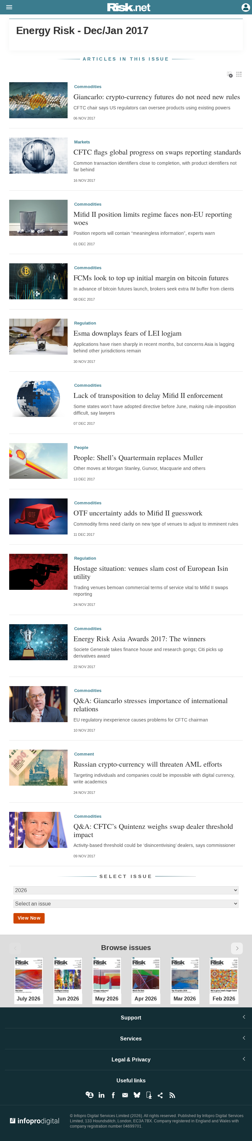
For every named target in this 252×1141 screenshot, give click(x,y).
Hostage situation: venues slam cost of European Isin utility (151, 572)
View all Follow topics (90, 1095)
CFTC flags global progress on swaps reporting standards (157, 152)
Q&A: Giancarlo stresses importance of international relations (151, 704)
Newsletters (125, 1095)
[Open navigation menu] (6, 7)
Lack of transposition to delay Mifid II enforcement (148, 395)
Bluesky (137, 1095)
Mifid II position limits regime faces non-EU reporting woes (153, 218)
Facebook (113, 1095)
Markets (82, 142)
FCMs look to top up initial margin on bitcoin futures (151, 277)
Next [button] (237, 948)
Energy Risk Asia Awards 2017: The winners (140, 638)
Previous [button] (15, 948)
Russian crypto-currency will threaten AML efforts (148, 764)
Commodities (87, 87)
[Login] (245, 7)
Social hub (160, 1095)
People (81, 448)
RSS (172, 1095)
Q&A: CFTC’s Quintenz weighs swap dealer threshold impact (153, 830)
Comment (84, 754)
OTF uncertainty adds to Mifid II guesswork (138, 513)
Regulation (85, 323)
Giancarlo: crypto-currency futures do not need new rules (157, 96)
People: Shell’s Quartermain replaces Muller (138, 457)
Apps (149, 1095)
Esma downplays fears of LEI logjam (127, 333)
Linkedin (101, 1095)
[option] (29, 974)
